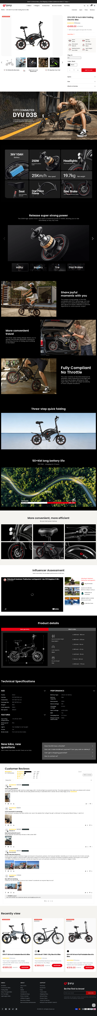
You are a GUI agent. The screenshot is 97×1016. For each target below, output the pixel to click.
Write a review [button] (87, 775)
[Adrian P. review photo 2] (19, 886)
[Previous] (1, 62)
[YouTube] (9, 1009)
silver (36, 951)
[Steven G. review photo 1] (8, 840)
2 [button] (46, 901)
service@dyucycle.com (34, 897)
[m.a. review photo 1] (8, 819)
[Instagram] (6, 1009)
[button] (70, 23)
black (38, 951)
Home (3, 10)
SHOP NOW (25, 967)
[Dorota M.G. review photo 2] (20, 864)
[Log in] (87, 5)
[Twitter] (13, 1009)
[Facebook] (2, 1009)
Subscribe (91, 993)
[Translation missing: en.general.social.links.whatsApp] (16, 1009)
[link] (28, 299)
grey (4, 951)
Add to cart (88, 70)
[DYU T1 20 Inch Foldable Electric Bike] (16, 933)
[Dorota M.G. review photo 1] (9, 864)
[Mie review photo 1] (7, 797)
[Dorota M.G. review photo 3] (33, 864)
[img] (12, 785)
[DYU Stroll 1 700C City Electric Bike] (48, 933)
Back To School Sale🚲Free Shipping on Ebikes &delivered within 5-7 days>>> (48, 1)
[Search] (84, 5)
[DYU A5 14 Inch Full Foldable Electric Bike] (80, 933)
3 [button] (48, 901)
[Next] (62, 62)
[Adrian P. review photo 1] (11, 886)
